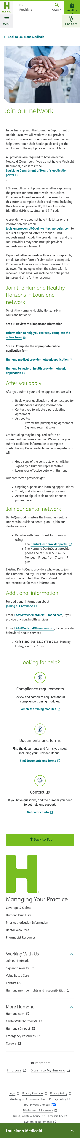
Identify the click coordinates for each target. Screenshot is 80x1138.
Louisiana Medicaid (24, 1131)
